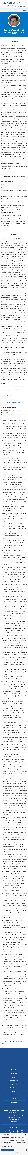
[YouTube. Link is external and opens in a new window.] (14, 1131)
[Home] (14, 4)
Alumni (14, 1095)
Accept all (7, 1150)
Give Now (14, 1102)
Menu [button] (25, 10)
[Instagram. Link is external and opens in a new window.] (22, 1131)
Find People (14, 1088)
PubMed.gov (5, 1043)
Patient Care (14, 1080)
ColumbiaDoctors (14, 1061)
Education (14, 1073)
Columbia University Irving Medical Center (14, 1052)
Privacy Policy (13, 1152)
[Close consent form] (25, 1134)
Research (14, 1077)
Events (14, 1091)
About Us (14, 1070)
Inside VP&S (14, 1085)
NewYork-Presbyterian (14, 1057)
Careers (14, 1098)
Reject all (20, 1150)
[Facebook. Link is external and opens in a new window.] (6, 1131)
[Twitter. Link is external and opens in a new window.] (10, 1131)
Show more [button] (13, 403)
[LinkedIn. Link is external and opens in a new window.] (18, 1131)
